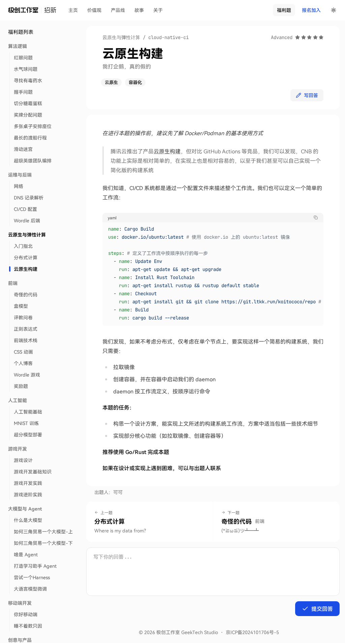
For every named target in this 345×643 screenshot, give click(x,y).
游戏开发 (17, 448)
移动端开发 (20, 603)
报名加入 (311, 10)
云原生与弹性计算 (27, 234)
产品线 (118, 10)
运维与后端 (20, 174)
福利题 (284, 10)
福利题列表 (20, 31)
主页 (73, 10)
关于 (158, 10)
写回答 (311, 95)
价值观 (94, 10)
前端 (13, 283)
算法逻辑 (17, 46)
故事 (139, 10)
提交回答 (322, 608)
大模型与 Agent (25, 508)
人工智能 (17, 400)
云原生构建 (167, 151)
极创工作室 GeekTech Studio (187, 632)
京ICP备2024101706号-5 (252, 632)
